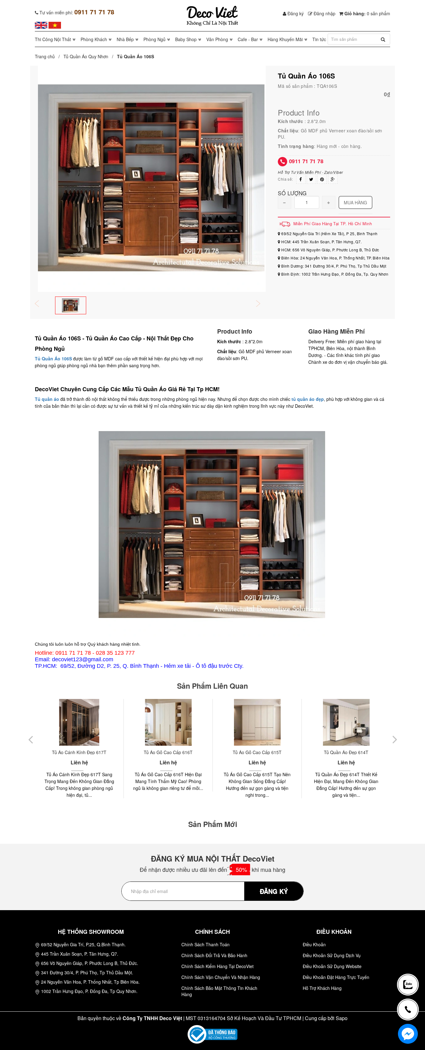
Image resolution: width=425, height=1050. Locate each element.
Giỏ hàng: (366, 13)
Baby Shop (186, 39)
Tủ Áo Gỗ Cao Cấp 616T (79, 752)
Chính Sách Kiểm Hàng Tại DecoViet (217, 966)
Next (262, 304)
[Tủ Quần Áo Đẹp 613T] (346, 722)
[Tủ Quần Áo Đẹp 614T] (257, 722)
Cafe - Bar (248, 39)
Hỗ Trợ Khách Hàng (322, 988)
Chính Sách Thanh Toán (205, 944)
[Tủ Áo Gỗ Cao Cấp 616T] (79, 722)
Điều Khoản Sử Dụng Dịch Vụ (332, 955)
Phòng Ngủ (154, 39)
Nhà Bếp (125, 39)
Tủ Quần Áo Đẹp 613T (346, 752)
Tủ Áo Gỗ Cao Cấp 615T (168, 752)
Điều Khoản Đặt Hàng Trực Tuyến (336, 977)
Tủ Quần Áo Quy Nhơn (85, 56)
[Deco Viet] (41, 24)
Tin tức (319, 39)
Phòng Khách (94, 39)
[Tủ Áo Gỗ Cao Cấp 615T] (168, 722)
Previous (41, 304)
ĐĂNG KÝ (274, 891)
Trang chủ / (48, 56)
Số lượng (292, 192)
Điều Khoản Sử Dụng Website (332, 966)
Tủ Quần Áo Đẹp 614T (257, 752)
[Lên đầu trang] (410, 964)
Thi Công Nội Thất (53, 39)
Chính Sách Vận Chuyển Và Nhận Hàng (220, 977)
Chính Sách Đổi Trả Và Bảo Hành (214, 955)
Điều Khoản (314, 944)
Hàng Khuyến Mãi (285, 39)
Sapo (342, 1018)
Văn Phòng (217, 39)
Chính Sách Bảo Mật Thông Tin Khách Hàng (219, 991)
